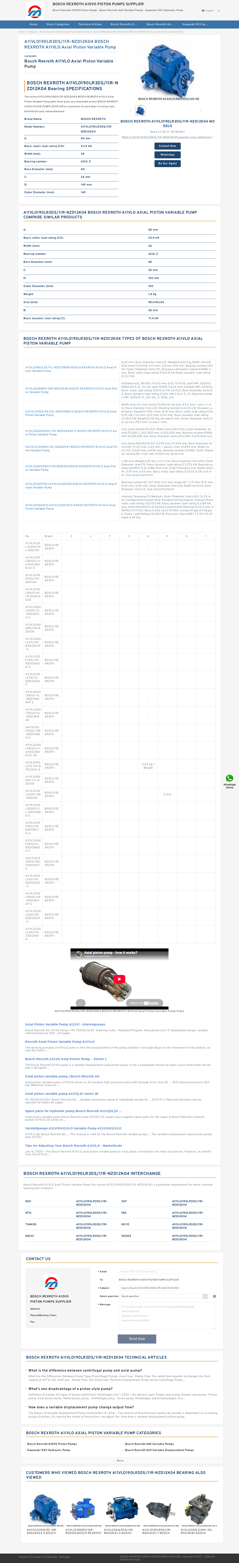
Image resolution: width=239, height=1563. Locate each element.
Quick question (109, 1296)
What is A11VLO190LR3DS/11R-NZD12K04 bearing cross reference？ (167, 137)
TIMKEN (30, 1224)
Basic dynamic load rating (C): (44, 318)
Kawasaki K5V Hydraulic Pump (197, 24)
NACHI (29, 1236)
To (101, 1279)
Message (104, 1304)
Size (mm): (30, 302)
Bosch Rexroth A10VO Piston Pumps (126, 24)
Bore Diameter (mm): (38, 169)
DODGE (126, 1236)
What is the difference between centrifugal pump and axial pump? (85, 1370)
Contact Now (167, 146)
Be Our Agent (167, 163)
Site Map (52, 1557)
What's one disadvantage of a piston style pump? (71, 1389)
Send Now (137, 1339)
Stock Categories (57, 24)
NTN (28, 1213)
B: (24, 310)
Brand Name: (33, 119)
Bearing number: (35, 161)
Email (102, 1272)
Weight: (28, 294)
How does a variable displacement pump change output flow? (81, 1407)
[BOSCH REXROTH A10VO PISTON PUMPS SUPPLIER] (35, 9)
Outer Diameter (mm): (39, 192)
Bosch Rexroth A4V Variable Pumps (162, 24)
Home (34, 24)
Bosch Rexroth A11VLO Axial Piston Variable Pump (66, 32)
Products (32, 32)
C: (25, 177)
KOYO (125, 1224)
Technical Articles (90, 24)
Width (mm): (32, 154)
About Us (24, 1557)
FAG (124, 1213)
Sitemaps (64, 1557)
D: (25, 185)
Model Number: (34, 127)
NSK (28, 1201)
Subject (104, 1288)
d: (25, 138)
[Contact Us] (230, 781)
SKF (124, 1201)
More (120, 1461)
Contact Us (38, 1557)
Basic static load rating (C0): (44, 146)
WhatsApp (167, 155)
